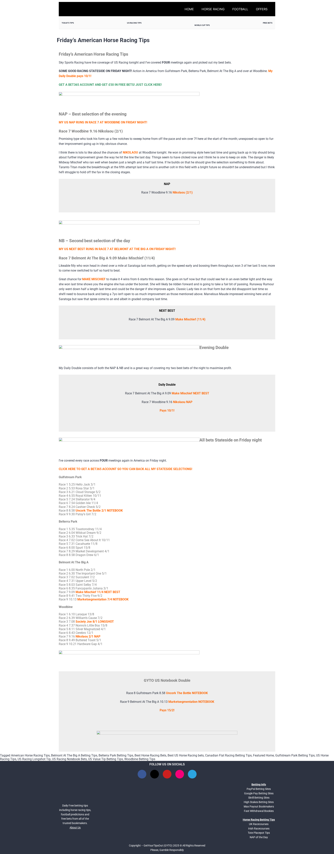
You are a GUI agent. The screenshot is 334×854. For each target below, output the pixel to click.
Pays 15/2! (167, 710)
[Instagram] (179, 774)
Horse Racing (213, 9)
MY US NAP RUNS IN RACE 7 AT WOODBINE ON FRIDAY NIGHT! (103, 122)
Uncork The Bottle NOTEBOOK (187, 693)
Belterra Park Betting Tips (116, 755)
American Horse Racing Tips (30, 755)
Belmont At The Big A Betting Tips (74, 755)
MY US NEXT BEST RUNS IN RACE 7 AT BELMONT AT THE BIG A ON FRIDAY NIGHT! (117, 249)
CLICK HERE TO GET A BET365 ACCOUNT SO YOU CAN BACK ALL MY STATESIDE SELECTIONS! (125, 469)
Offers (262, 9)
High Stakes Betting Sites (259, 802)
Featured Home (263, 755)
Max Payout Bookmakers (259, 806)
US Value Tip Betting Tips (105, 759)
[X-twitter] (154, 774)
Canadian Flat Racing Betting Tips (228, 755)
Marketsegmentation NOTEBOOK (191, 702)
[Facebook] (142, 774)
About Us (75, 827)
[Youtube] (167, 774)
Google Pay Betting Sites (259, 793)
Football (240, 9)
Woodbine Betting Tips (139, 759)
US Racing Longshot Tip (34, 759)
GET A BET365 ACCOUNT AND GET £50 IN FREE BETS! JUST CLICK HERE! (110, 85)
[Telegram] (192, 774)
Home (189, 9)
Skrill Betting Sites (258, 797)
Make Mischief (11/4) (190, 319)
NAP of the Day (259, 837)
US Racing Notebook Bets (69, 759)
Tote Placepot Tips (259, 832)
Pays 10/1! (167, 410)
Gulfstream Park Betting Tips (295, 755)
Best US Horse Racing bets (186, 755)
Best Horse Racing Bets (150, 755)
